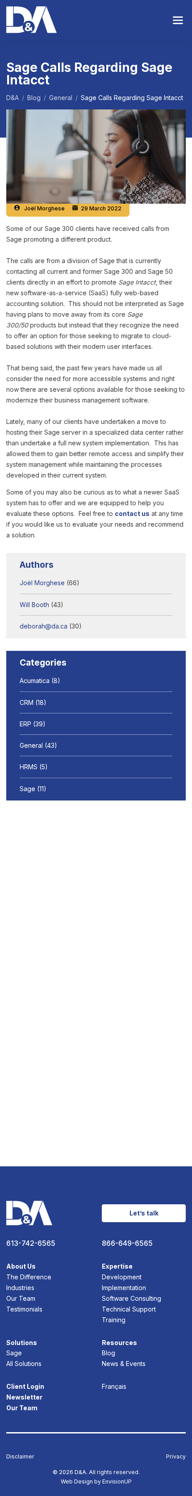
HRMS (29, 767)
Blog (108, 1353)
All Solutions (24, 1363)
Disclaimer (20, 1456)
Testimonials (24, 1309)
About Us (21, 1266)
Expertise (117, 1266)
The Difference (28, 1277)
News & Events (124, 1363)
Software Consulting (131, 1298)
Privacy (176, 1456)
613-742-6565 (30, 1243)
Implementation (124, 1287)
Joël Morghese (44, 208)
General (31, 745)
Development (122, 1277)
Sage (27, 788)
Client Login (25, 1386)
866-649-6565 (127, 1243)
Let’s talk (144, 1213)
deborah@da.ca (43, 626)
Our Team (20, 1298)
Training (113, 1320)
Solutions (21, 1342)
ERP (25, 724)
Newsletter (24, 1397)
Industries (20, 1287)
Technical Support (129, 1309)
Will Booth (34, 604)
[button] (178, 19)
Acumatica (35, 680)
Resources (119, 1342)
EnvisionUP (117, 1481)
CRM (26, 702)
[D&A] (31, 19)
